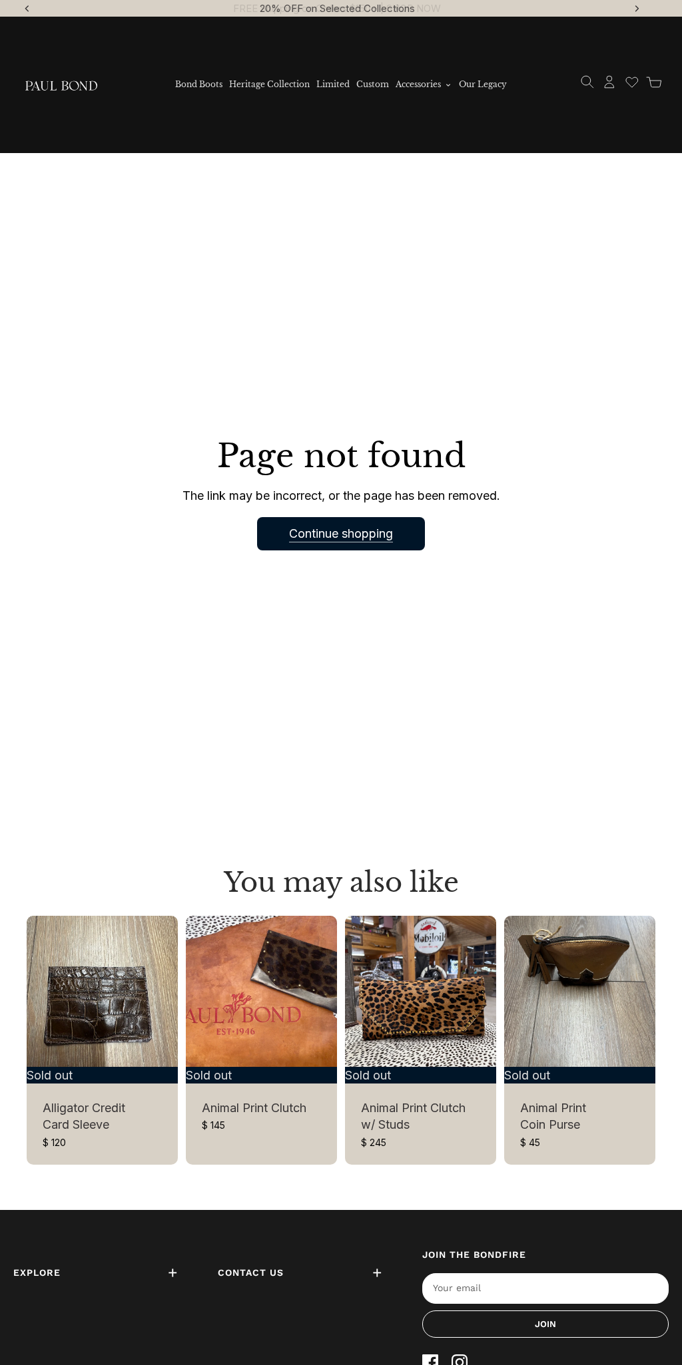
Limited (333, 84)
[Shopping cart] (654, 82)
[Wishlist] (632, 82)
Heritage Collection (269, 84)
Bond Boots (198, 84)
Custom (372, 84)
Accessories (418, 84)
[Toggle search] (587, 82)
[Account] (609, 82)
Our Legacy (483, 84)
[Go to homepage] (61, 84)
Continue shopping (341, 533)
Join (545, 1324)
